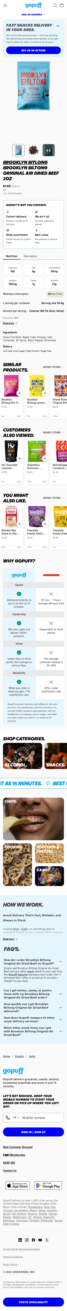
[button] (62, 5)
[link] (33, 5)
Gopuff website (18, 974)
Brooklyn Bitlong (25, 162)
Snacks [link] (19, 1056)
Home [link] (6, 1056)
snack (30, 971)
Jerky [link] (32, 1056)
